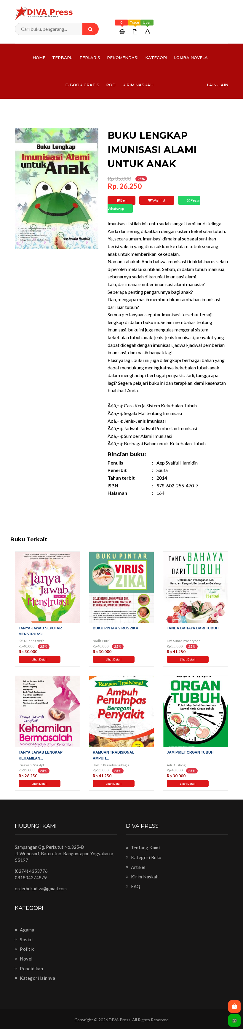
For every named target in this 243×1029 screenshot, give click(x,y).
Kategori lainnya (37, 978)
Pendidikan (31, 968)
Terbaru (62, 57)
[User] (148, 32)
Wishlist (158, 200)
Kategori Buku (146, 857)
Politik (26, 949)
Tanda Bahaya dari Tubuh (193, 628)
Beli (123, 200)
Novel (26, 958)
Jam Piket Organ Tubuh (190, 752)
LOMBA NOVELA (191, 57)
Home (39, 57)
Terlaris (89, 57)
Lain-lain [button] (217, 84)
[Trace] (136, 32)
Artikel (138, 867)
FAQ (135, 886)
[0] (122, 32)
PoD (111, 84)
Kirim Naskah (138, 84)
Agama (26, 929)
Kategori (156, 57)
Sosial (26, 939)
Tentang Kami (145, 847)
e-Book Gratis (82, 84)
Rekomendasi (122, 57)
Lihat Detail (39, 659)
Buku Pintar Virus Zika (115, 628)
